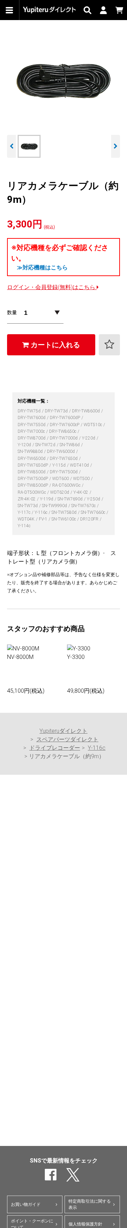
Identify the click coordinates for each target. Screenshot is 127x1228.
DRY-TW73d (57, 411)
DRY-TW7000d (64, 438)
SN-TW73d (28, 505)
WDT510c (93, 424)
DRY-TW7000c (32, 431)
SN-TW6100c (64, 519)
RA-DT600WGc (66, 485)
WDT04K (27, 519)
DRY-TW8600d (86, 411)
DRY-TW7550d (32, 424)
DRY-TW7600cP (65, 424)
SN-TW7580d (65, 512)
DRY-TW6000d (61, 451)
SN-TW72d (45, 444)
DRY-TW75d (30, 411)
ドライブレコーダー (54, 747)
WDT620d (60, 492)
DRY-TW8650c (63, 431)
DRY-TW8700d (32, 438)
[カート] (119, 10)
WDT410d (80, 465)
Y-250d (94, 499)
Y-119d (47, 499)
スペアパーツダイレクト (67, 739)
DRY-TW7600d (32, 417)
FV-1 (43, 519)
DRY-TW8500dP (33, 485)
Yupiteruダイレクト (63, 731)
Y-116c (41, 512)
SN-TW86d (70, 444)
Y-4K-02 (81, 492)
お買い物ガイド (26, 1204)
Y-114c (24, 525)
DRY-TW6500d (32, 458)
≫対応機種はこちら (42, 267)
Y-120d (25, 444)
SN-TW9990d (55, 505)
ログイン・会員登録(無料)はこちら (52, 287)
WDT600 (61, 478)
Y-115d (59, 465)
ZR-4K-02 (27, 499)
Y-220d (89, 438)
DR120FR (89, 519)
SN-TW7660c (93, 512)
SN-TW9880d (31, 451)
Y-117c (24, 512)
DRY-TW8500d (32, 471)
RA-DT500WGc (32, 492)
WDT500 (82, 478)
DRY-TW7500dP (33, 478)
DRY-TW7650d (64, 458)
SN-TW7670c (84, 505)
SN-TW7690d (71, 499)
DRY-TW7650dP (33, 465)
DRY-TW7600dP (65, 417)
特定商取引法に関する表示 (89, 1204)
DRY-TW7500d (64, 471)
